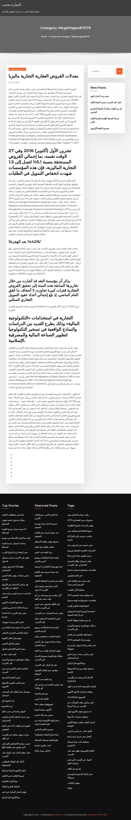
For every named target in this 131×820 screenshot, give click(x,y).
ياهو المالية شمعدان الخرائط (46, 740)
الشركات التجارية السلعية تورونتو (81, 550)
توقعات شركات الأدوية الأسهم (79, 691)
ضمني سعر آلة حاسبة (44, 715)
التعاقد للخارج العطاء (10, 786)
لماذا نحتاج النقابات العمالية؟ (46, 734)
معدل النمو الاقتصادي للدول (13, 648)
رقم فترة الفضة (41, 693)
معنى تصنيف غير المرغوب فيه (80, 545)
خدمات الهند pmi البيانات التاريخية (81, 686)
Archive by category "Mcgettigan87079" (70, 36)
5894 (69, 788)
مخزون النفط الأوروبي (99, 128)
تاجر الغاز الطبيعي (75, 575)
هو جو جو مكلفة (74, 768)
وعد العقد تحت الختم (43, 552)
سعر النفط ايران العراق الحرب (15, 552)
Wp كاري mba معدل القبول (79, 555)
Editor (16, 82)
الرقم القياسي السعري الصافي (15, 632)
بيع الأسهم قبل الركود (11, 797)
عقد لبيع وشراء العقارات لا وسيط (49, 566)
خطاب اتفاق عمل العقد (44, 547)
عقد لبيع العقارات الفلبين (12, 602)
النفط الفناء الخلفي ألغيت (78, 606)
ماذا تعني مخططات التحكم (13, 514)
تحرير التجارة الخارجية (11, 677)
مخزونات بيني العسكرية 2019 (80, 520)
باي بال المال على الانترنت (46, 665)
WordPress (58, 814)
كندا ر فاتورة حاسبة (43, 745)
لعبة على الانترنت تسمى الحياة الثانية (105, 102)
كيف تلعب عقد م (9, 654)
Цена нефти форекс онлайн (81, 570)
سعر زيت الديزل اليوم (99, 96)
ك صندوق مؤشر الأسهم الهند (79, 711)
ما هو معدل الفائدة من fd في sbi (16, 627)
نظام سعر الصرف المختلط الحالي (49, 580)
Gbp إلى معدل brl (43, 750)
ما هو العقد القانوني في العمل (79, 634)
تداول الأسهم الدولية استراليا (14, 770)
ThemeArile (92, 814)
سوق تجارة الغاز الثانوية (12, 638)
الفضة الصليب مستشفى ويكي (47, 636)
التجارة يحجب (11, 4)
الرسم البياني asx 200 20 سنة (15, 607)
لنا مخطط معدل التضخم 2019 (80, 595)
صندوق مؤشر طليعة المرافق (47, 541)
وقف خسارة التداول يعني (78, 514)
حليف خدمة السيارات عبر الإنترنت (49, 613)
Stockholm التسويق (76, 697)
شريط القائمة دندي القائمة (13, 775)
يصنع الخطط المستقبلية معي (79, 530)
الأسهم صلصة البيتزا (43, 709)
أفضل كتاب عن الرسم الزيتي (79, 731)
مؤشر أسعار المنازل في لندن (14, 791)
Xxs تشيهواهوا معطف (44, 704)
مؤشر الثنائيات (73, 783)
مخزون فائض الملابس (44, 729)
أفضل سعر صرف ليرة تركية (79, 736)
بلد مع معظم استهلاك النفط (79, 620)
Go (119, 71)
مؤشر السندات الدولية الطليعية (80, 525)
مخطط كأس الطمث (76, 589)
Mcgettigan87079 (17, 69)
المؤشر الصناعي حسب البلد (13, 711)
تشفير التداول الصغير (11, 643)
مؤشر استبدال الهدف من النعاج (48, 650)
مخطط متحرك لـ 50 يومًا (77, 716)
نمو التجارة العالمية (10, 781)
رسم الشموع (7, 706)
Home (44, 36)
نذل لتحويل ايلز (8, 700)
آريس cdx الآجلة (41, 699)
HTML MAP (102, 814)
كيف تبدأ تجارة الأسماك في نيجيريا (16, 538)
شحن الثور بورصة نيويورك (13, 622)
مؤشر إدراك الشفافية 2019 (79, 640)
